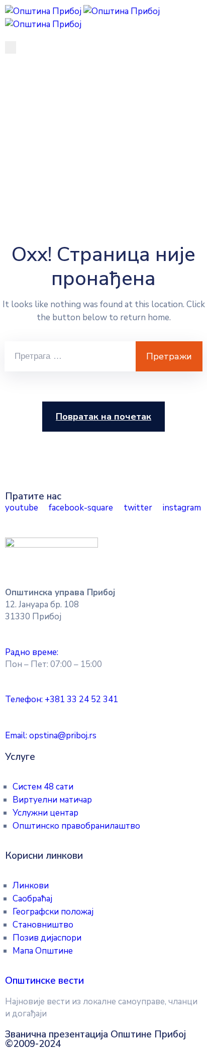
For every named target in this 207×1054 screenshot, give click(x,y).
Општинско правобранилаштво (76, 826)
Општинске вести (44, 980)
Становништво (43, 925)
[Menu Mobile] (10, 47)
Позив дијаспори (47, 938)
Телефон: (61, 699)
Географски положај (53, 911)
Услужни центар (45, 813)
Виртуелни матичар (52, 800)
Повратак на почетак (103, 417)
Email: (50, 735)
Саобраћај (32, 898)
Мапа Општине (43, 951)
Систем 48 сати (43, 787)
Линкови (31, 885)
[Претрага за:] (70, 356)
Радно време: (31, 652)
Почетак (29, 126)
